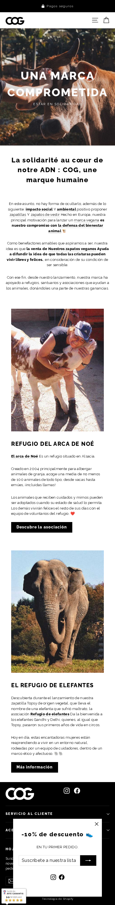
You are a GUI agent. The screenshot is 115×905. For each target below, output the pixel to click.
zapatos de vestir (45, 214)
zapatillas (17, 214)
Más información (34, 767)
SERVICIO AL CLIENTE (29, 814)
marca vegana (86, 220)
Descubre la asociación (41, 527)
